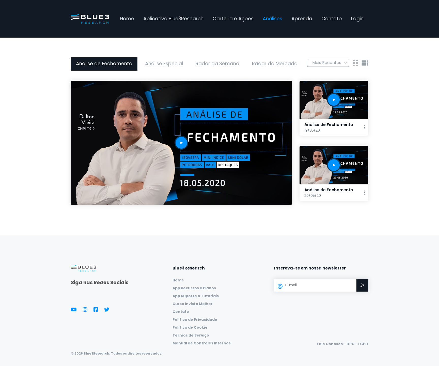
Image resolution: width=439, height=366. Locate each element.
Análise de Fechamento (104, 63)
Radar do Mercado (274, 63)
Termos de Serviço (191, 335)
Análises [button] (272, 18)
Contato (331, 18)
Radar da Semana (217, 63)
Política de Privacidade (195, 319)
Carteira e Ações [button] (233, 18)
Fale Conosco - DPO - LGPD (342, 343)
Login (357, 18)
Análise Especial (164, 63)
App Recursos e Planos (194, 288)
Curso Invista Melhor (193, 303)
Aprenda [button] (301, 18)
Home (127, 18)
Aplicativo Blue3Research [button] (173, 18)
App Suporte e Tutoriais (196, 295)
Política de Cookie (190, 327)
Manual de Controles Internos (202, 343)
